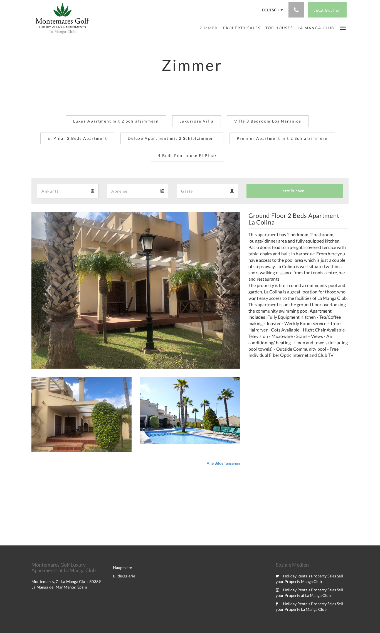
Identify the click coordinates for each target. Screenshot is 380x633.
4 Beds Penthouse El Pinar (187, 155)
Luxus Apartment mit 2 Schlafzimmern (116, 121)
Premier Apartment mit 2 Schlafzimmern (282, 138)
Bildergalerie (124, 576)
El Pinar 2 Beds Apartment (77, 138)
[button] (343, 27)
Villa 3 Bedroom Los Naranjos (267, 121)
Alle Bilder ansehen (223, 463)
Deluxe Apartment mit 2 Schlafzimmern (172, 138)
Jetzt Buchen (293, 190)
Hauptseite (122, 567)
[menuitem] (208, 28)
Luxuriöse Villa (196, 121)
